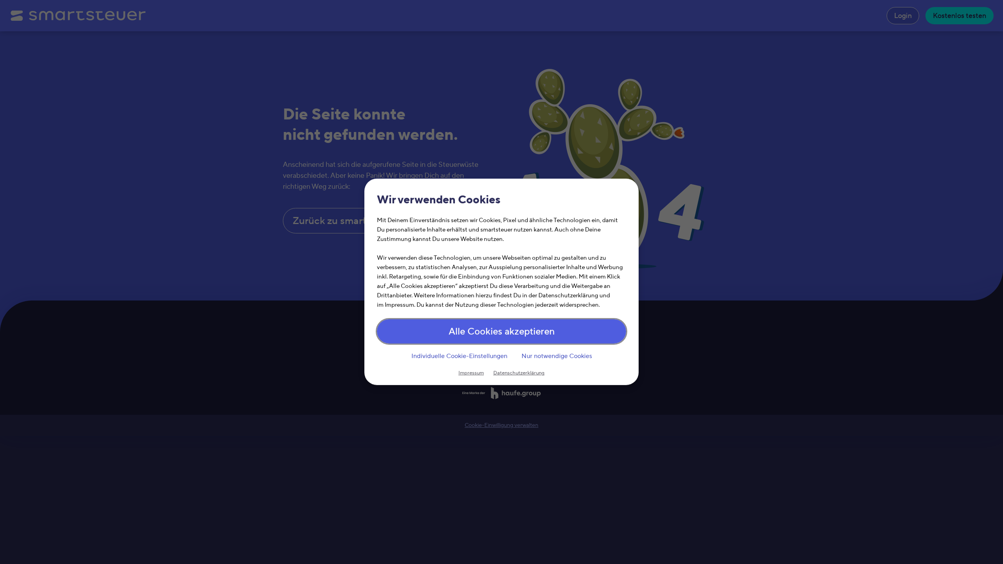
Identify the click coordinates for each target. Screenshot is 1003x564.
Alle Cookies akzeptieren (502, 332)
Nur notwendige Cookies (556, 356)
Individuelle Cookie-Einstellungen (459, 356)
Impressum (471, 373)
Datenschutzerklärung (519, 373)
